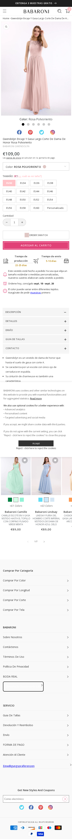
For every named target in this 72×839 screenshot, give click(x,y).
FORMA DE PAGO (13, 744)
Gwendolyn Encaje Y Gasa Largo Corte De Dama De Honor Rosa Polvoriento (40, 18)
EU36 (36, 183)
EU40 (9, 191)
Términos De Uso (13, 656)
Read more (36, 398)
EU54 (50, 199)
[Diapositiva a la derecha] (44, 542)
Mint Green (16, 499)
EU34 (23, 183)
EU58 (22, 208)
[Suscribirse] (65, 799)
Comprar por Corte (14, 600)
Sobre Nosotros (12, 637)
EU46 (50, 191)
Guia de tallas (11, 715)
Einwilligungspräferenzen (19, 766)
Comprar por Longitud (16, 590)
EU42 (22, 191)
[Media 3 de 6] (33, 124)
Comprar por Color (14, 580)
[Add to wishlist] (25, 460)
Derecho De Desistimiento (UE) (23, 686)
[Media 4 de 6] (38, 124)
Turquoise (22, 499)
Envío (6, 735)
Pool (40, 499)
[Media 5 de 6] (43, 124)
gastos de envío (13, 158)
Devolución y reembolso (18, 725)
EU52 (36, 199)
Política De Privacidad (16, 666)
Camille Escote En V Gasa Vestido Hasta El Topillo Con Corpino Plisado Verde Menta (15, 520)
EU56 (9, 208)
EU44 (36, 191)
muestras (35, 292)
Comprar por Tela (13, 610)
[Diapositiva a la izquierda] (28, 542)
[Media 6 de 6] (49, 124)
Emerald (10, 499)
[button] (5, 11)
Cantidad (8, 215)
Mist (52, 499)
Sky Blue (46, 499)
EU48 (9, 199)
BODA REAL (10, 676)
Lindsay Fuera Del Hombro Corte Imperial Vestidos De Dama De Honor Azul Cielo (46, 520)
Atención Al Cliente (14, 754)
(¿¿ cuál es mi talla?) (28, 176)
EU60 (36, 208)
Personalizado (55, 208)
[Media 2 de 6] (28, 124)
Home (6, 18)
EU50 (22, 199)
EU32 (9, 183)
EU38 (50, 183)
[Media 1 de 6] (23, 124)
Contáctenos (10, 647)
